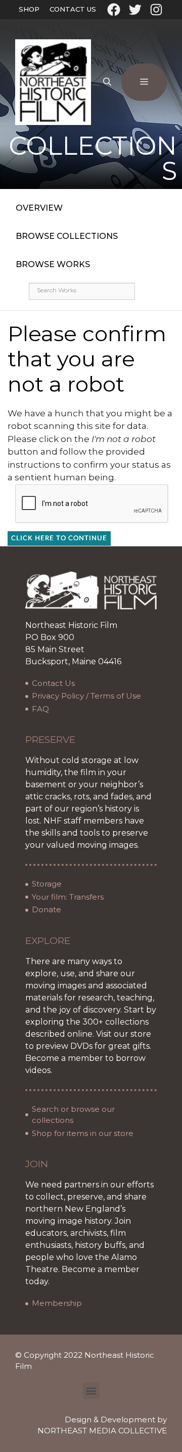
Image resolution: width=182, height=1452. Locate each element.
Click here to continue (59, 538)
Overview (39, 208)
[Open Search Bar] (107, 82)
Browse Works (53, 264)
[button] (91, 1390)
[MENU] (144, 82)
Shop (29, 9)
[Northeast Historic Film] (53, 82)
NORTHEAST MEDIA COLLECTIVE (102, 1430)
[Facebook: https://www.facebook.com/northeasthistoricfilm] (113, 9)
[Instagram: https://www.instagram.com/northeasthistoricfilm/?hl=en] (156, 9)
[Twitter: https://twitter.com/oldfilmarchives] (135, 9)
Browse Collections (67, 236)
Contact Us (73, 9)
